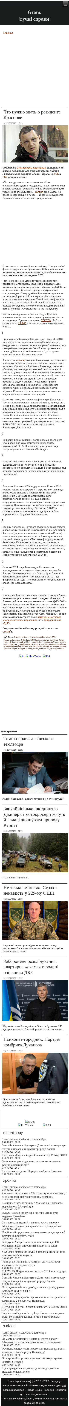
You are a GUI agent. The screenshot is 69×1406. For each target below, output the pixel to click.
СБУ (4, 177)
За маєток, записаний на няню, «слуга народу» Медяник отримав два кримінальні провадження (31, 1224)
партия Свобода (50, 640)
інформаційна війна (12, 646)
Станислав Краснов (22, 637)
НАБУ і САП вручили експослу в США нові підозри (34, 1271)
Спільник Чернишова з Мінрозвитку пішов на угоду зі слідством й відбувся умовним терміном (34, 1194)
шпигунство (33, 648)
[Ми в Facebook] (22, 656)
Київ (28, 640)
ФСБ (56, 173)
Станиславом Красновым (31, 167)
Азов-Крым (27, 646)
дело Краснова (57, 648)
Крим (61, 640)
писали (20, 360)
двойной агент (26, 644)
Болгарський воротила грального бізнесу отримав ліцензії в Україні (32, 1360)
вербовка (62, 644)
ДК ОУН (27, 642)
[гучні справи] (23, 1381)
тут (63, 1385)
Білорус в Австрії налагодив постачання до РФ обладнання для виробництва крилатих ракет (30, 1243)
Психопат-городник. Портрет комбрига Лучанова (32, 1041)
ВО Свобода (36, 640)
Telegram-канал (39, 1394)
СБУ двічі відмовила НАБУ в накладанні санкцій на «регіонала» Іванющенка (33, 1253)
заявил (39, 191)
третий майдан (10, 648)
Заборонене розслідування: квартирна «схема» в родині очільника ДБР (31, 966)
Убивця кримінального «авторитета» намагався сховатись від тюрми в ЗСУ (31, 1263)
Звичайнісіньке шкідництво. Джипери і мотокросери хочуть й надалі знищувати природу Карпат (34, 816)
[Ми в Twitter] (33, 656)
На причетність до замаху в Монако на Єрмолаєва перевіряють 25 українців (32, 1204)
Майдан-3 (22, 648)
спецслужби (9, 640)
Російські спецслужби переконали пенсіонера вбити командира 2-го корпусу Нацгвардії (33, 1298)
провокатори (60, 642)
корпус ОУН (37, 642)
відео (17, 640)
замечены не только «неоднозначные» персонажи (31, 618)
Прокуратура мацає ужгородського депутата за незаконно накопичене (30, 1369)
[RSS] (46, 656)
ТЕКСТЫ (46, 320)
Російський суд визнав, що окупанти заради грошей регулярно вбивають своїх (33, 1233)
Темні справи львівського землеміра (29, 741)
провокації (49, 642)
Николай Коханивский (13, 642)
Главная (8, 32)
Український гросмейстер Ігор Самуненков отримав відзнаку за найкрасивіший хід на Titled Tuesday (33, 1314)
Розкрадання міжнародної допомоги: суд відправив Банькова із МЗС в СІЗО (33, 1289)
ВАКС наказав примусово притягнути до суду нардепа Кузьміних (30, 1214)
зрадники (52, 644)
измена (7, 644)
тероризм (47, 646)
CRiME (22, 323)
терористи (37, 646)
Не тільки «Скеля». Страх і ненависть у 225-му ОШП (30, 890)
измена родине (59, 646)
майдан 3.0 (44, 648)
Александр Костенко (41, 637)
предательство (40, 644)
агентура (15, 644)
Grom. (34, 12)
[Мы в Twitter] (33, 1125)
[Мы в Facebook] (21, 1125)
